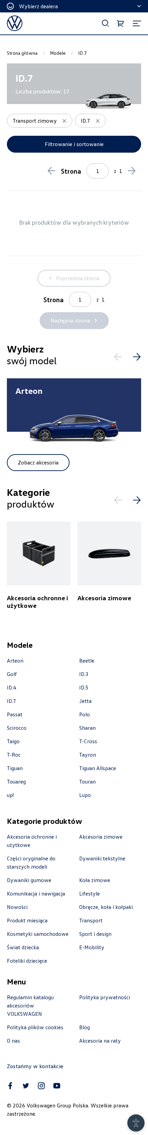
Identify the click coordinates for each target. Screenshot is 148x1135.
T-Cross (88, 741)
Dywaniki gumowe (29, 880)
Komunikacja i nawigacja (36, 893)
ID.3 (83, 674)
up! (10, 794)
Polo (84, 714)
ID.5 (83, 687)
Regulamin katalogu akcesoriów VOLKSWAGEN (30, 1005)
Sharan (87, 727)
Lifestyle (89, 893)
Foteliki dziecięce (27, 960)
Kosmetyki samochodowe (37, 933)
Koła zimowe (94, 880)
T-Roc (14, 754)
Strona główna (22, 53)
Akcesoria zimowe (101, 836)
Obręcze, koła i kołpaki (106, 906)
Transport (91, 920)
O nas (13, 1040)
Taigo (13, 741)
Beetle (86, 660)
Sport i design (95, 933)
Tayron (87, 754)
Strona (71, 171)
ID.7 (11, 700)
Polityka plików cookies (35, 1027)
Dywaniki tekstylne (102, 858)
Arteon (15, 660)
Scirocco (17, 727)
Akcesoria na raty (100, 1040)
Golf (12, 674)
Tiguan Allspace (97, 768)
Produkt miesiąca (27, 920)
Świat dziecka (23, 947)
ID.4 (11, 687)
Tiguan (15, 768)
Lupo (85, 794)
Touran (87, 781)
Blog (84, 1027)
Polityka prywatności (104, 997)
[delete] (64, 121)
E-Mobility (91, 947)
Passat (14, 714)
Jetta (85, 700)
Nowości (17, 906)
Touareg (16, 781)
